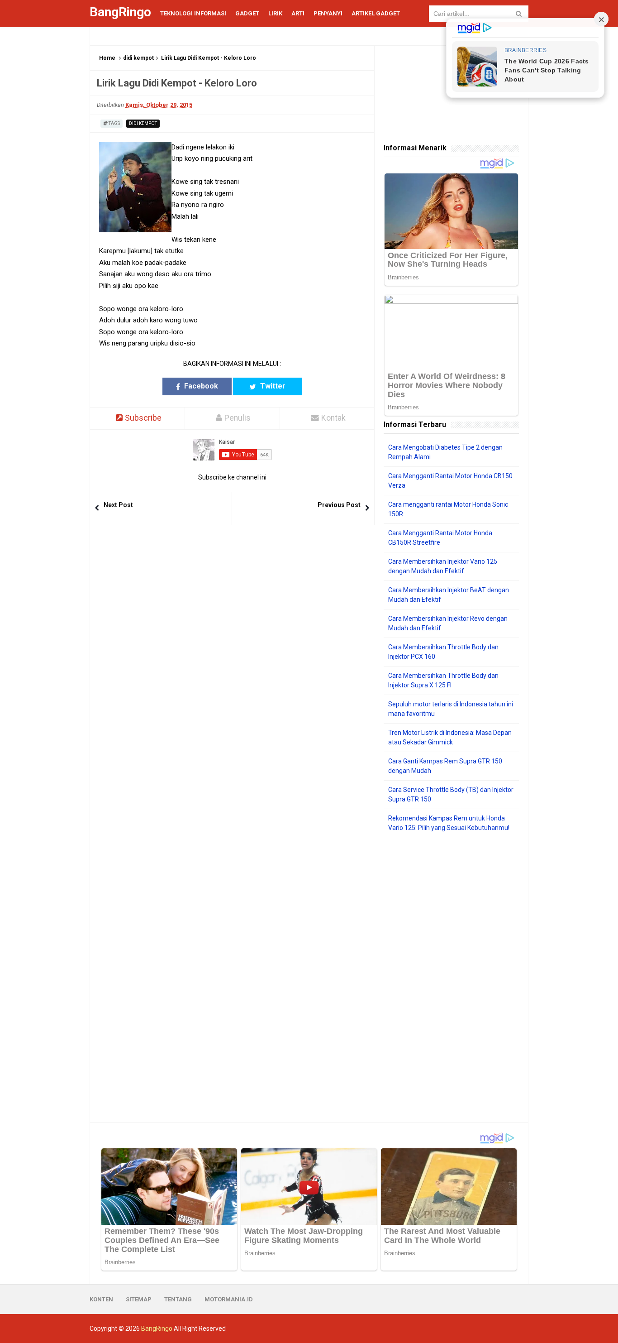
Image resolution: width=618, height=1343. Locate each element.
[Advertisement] (451, 977)
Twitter (271, 386)
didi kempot (138, 58)
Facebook (200, 386)
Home (107, 58)
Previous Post (339, 504)
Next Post (118, 504)
